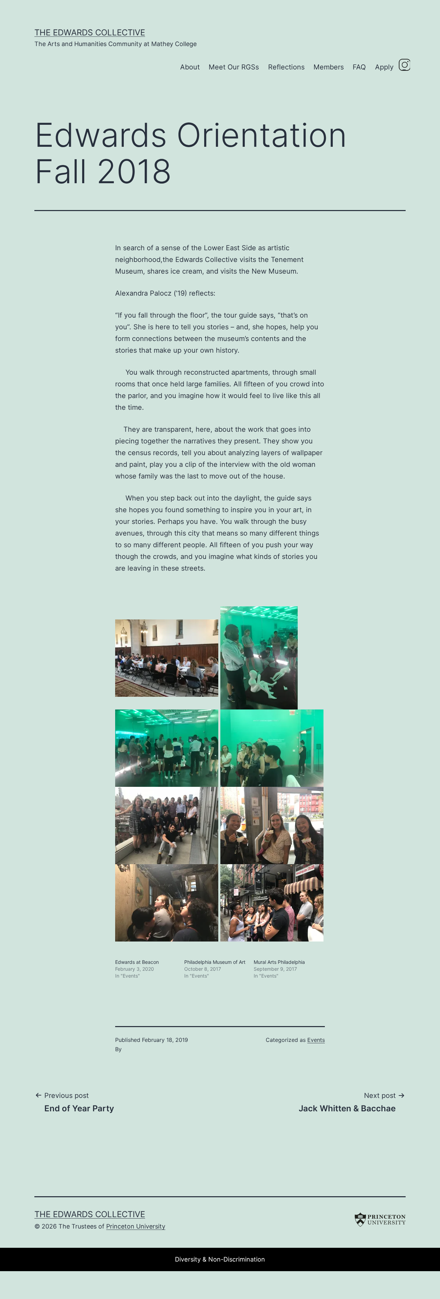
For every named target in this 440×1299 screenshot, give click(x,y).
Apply (384, 67)
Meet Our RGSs (234, 67)
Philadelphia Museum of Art (214, 962)
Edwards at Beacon (137, 962)
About (190, 67)
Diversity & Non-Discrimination (220, 1259)
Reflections (286, 67)
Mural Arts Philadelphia (279, 962)
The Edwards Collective (89, 32)
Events (316, 1039)
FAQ (359, 67)
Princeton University (135, 1226)
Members (329, 67)
